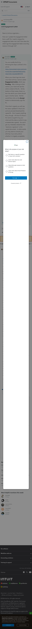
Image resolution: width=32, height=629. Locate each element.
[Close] (27, 142)
